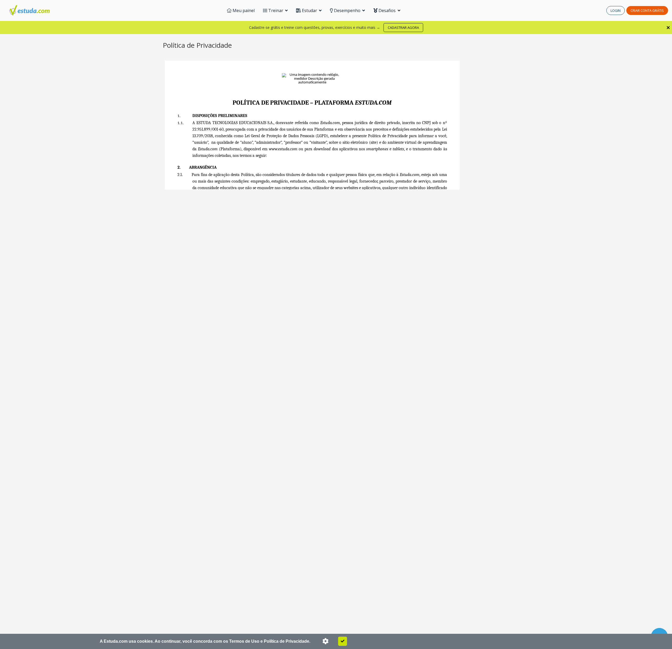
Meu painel (243, 10)
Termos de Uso (244, 641)
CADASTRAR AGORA (403, 27)
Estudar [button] (309, 10)
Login (616, 10)
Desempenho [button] (347, 10)
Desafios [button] (387, 10)
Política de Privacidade (286, 641)
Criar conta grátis (647, 10)
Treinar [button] (275, 10)
